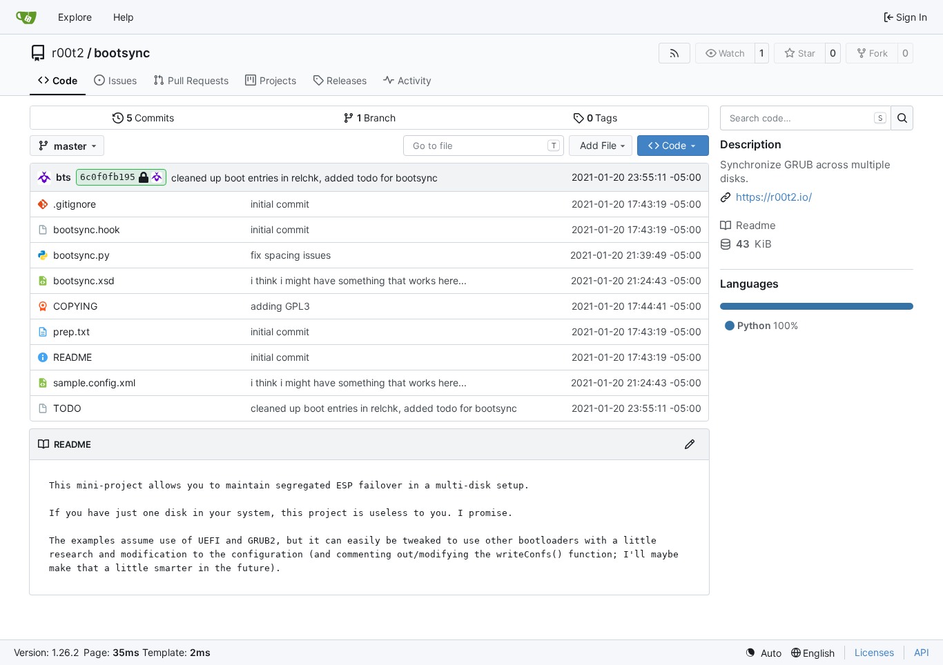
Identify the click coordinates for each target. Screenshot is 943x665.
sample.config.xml (94, 382)
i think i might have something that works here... (359, 280)
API (921, 652)
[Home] (26, 17)
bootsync (122, 53)
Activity (414, 80)
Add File (598, 145)
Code (64, 80)
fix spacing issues (291, 255)
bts (63, 177)
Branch (376, 117)
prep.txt (71, 331)
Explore (75, 17)
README (72, 357)
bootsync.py (81, 255)
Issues (122, 80)
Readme (756, 225)
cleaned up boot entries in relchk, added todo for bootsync (304, 177)
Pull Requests (198, 80)
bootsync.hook (86, 229)
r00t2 (68, 53)
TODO (67, 408)
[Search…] (902, 118)
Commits (150, 117)
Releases (347, 80)
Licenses (874, 652)
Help (123, 17)
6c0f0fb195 (107, 177)
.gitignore (74, 204)
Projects (278, 80)
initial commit (280, 204)
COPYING (75, 306)
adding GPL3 (280, 306)
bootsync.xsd (84, 280)
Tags (602, 117)
